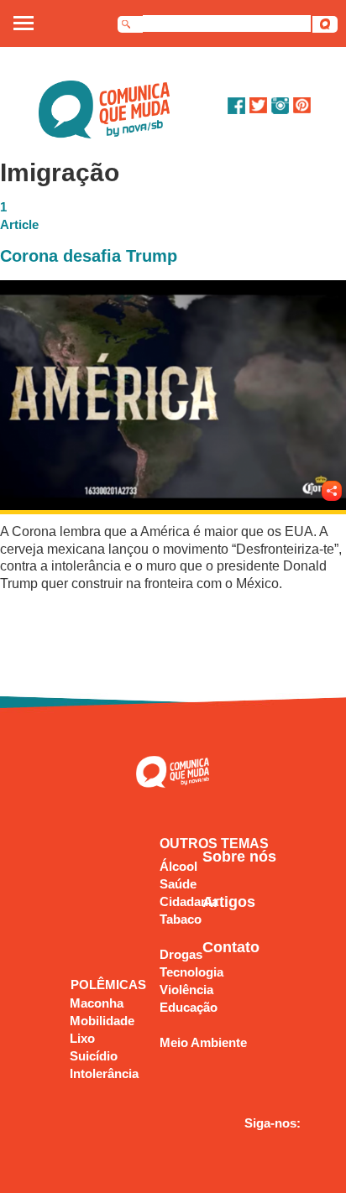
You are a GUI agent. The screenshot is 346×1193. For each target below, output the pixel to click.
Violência (186, 989)
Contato (231, 947)
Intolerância (104, 1073)
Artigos (228, 901)
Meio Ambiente (203, 1042)
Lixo (82, 1038)
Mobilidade (102, 1020)
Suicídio (94, 1056)
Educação (189, 1007)
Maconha (96, 1003)
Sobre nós (239, 856)
